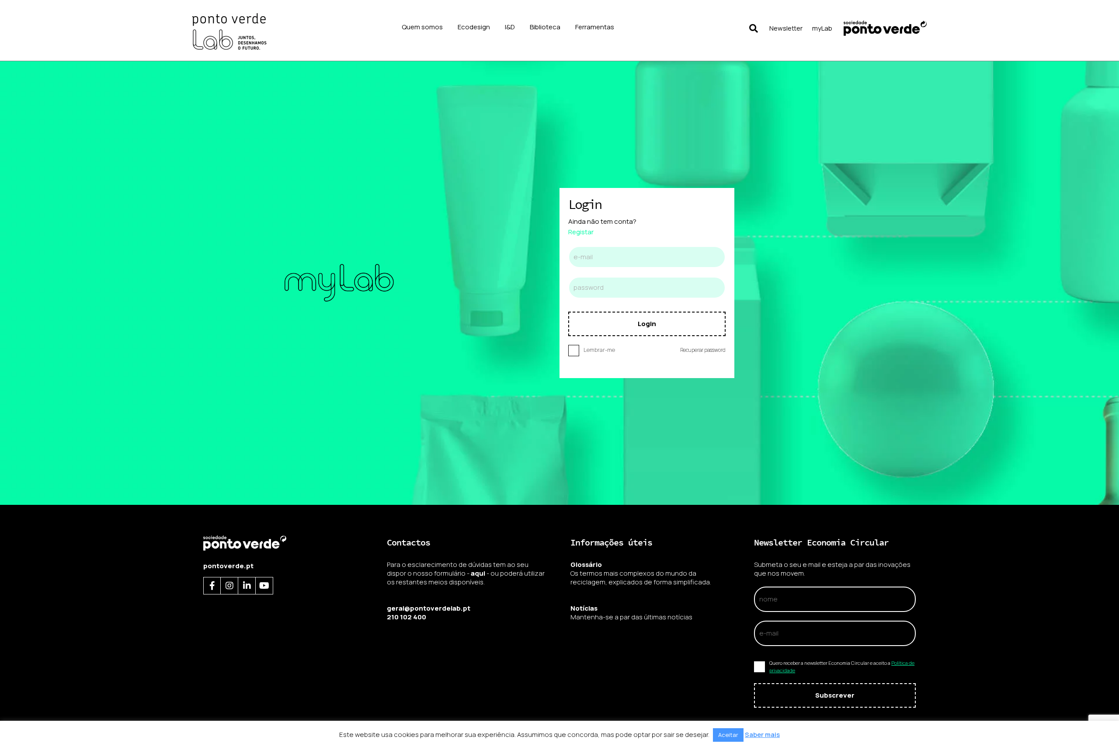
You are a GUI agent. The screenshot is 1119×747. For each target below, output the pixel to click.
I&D (510, 26)
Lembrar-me (599, 350)
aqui (478, 573)
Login (647, 323)
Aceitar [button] (728, 735)
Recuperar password (703, 350)
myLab (822, 28)
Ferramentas (594, 26)
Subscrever (835, 695)
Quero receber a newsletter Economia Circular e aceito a (841, 667)
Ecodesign (474, 26)
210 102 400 (406, 617)
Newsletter (786, 28)
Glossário (586, 564)
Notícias (584, 608)
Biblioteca (545, 26)
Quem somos (422, 26)
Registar (581, 231)
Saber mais (762, 734)
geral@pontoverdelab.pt (428, 608)
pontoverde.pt (228, 565)
